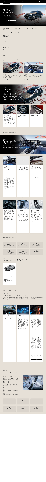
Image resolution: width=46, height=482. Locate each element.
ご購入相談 (5, 20)
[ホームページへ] (23, 1)
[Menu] (4, 1)
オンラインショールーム (12, 20)
